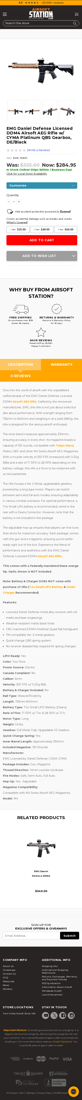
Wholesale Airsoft (52, 990)
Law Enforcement (52, 994)
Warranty (61, 364)
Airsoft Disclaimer (62, 1041)
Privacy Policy (44, 1093)
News (6, 985)
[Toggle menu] (5, 14)
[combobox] (41, 23)
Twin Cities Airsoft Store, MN (19, 1013)
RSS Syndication (51, 983)
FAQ (5, 977)
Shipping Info (50, 966)
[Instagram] (71, 1015)
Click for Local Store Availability (26, 173)
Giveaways (9, 969)
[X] (54, 1015)
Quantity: (12, 195)
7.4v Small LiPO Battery (46, 587)
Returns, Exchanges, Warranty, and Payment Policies (60, 978)
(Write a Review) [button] (38, 150)
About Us (8, 966)
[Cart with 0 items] (75, 14)
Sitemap (30, 1093)
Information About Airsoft (57, 987)
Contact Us (9, 973)
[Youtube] (46, 1015)
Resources (8, 981)
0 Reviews (20, 376)
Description (20, 364)
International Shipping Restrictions (55, 971)
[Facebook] (63, 1015)
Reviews (7, 988)
